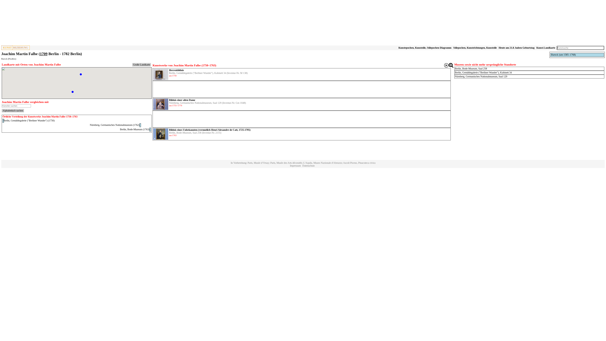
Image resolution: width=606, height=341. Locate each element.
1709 (44, 54)
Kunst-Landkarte (545, 47)
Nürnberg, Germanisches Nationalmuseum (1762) (115, 125)
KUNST (7, 47)
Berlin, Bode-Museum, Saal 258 (185, 132)
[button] (81, 74)
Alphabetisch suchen (13, 110)
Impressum (295, 165)
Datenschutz (308, 165)
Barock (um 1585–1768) (563, 54)
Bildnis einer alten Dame (182, 100)
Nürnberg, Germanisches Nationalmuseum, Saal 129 (195, 103)
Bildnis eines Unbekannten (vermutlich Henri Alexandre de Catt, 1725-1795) (209, 130)
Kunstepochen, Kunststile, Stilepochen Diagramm (424, 47)
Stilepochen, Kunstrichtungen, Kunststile (475, 47)
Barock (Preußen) (8, 59)
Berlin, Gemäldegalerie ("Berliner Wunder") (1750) (29, 120)
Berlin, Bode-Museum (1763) (134, 129)
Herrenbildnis (176, 70)
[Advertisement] (96, 23)
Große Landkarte (141, 64)
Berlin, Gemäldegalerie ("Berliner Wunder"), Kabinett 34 (197, 73)
